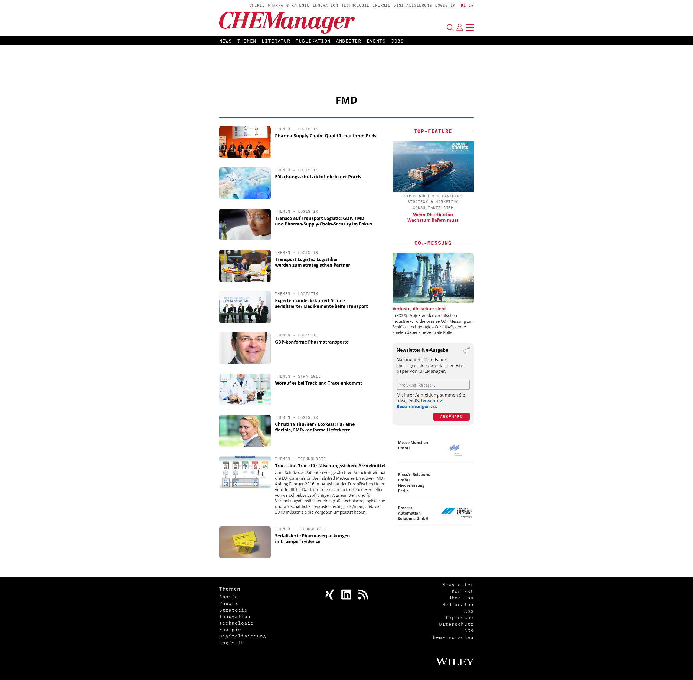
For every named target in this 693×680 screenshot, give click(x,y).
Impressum (459, 617)
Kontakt (463, 591)
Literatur (276, 41)
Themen (246, 41)
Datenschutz (456, 624)
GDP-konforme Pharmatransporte (312, 342)
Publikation (313, 41)
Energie (381, 5)
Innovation (325, 5)
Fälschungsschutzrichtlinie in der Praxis (318, 177)
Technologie (355, 5)
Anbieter (348, 41)
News (225, 41)
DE (463, 5)
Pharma (275, 5)
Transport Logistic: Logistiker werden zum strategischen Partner (312, 262)
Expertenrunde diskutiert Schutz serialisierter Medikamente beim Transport (321, 303)
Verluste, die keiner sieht (419, 309)
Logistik (445, 5)
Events (376, 41)
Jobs (397, 41)
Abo (469, 611)
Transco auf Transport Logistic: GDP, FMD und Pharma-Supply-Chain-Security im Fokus (323, 221)
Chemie (257, 5)
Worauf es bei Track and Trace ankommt (318, 383)
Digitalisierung (413, 5)
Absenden (451, 416)
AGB (469, 630)
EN (471, 5)
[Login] (459, 27)
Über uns (461, 597)
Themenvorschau (451, 637)
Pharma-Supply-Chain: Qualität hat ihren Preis (325, 136)
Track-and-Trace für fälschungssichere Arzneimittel (330, 466)
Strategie (297, 5)
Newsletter (458, 584)
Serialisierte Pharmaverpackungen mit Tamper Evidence (312, 538)
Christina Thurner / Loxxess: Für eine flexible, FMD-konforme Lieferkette (315, 427)
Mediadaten (458, 604)
